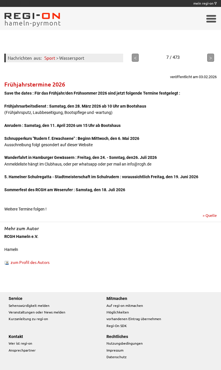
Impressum (114, 350)
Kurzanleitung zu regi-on (28, 318)
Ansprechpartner (22, 350)
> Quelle (210, 215)
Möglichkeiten (117, 312)
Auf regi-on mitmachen (124, 305)
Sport (49, 58)
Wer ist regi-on (20, 343)
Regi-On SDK (116, 325)
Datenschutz (116, 356)
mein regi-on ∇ (205, 3)
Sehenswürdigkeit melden (29, 305)
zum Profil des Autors (30, 262)
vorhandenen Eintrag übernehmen (133, 318)
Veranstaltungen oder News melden (37, 312)
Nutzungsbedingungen (124, 343)
